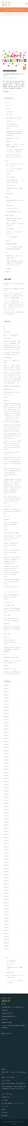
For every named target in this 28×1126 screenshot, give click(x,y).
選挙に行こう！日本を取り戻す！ (11, 335)
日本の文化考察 (7, 357)
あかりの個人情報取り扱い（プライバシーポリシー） (14, 1103)
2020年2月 (6, 893)
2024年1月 (6, 775)
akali (12, 77)
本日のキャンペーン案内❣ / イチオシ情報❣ (12, 361)
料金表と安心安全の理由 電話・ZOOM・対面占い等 (14, 181)
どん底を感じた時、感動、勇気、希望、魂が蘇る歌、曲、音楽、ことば (12, 353)
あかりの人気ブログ (8, 602)
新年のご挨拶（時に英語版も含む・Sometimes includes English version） (12, 597)
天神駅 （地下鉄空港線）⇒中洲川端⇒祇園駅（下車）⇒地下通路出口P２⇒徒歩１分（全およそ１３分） (14, 263)
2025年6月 (6, 722)
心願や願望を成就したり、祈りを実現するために (14, 201)
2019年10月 (6, 905)
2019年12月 (6, 899)
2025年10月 (6, 716)
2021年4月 (6, 862)
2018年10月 (6, 942)
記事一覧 (7, 102)
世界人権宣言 (7, 623)
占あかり (7, 160)
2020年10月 (6, 874)
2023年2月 (6, 809)
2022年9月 (6, 825)
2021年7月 (6, 856)
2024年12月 (6, 741)
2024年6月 (6, 760)
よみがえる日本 (7, 506)
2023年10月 (6, 784)
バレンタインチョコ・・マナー (10, 70)
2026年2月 (6, 704)
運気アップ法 (7, 516)
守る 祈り (6, 397)
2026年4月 (6, 698)
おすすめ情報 (9, 111)
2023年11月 (6, 781)
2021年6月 (6, 859)
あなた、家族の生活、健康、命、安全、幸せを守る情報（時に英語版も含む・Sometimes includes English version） (12, 500)
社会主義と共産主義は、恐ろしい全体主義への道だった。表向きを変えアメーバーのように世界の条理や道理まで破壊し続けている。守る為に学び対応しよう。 (12, 461)
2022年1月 (6, 840)
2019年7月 (6, 915)
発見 (5, 654)
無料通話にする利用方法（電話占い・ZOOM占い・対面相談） (14, 219)
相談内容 (7, 197)
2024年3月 (6, 769)
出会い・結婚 (9, 114)
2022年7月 (6, 828)
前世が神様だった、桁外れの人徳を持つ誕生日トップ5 (14, 284)
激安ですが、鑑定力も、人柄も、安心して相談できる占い (14, 976)
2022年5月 (6, 831)
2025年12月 (6, 710)
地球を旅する (7, 519)
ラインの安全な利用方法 (11, 237)
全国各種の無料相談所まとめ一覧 (13, 211)
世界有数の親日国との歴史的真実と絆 (12, 386)
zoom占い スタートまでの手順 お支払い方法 (14, 232)
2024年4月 (6, 766)
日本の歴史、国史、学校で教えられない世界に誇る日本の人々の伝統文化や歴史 (12, 511)
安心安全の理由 (9, 193)
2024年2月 (6, 772)
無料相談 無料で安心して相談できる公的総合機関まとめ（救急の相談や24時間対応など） (14, 133)
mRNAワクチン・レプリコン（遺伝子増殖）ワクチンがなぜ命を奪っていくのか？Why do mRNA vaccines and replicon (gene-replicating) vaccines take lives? (12, 445)
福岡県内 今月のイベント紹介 (13, 138)
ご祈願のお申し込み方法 (11, 208)
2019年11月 (6, 902)
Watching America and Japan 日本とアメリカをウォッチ (12, 453)
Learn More (6, 91)
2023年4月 (6, 803)
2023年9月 (6, 787)
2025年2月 (6, 735)
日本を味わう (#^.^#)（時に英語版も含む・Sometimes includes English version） (12, 610)
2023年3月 (6, 806)
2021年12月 (6, 843)
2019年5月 (6, 921)
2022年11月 (6, 818)
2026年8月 (6, 685)
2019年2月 (6, 930)
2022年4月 (6, 834)
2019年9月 (6, 908)
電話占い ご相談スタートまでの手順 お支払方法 (15, 224)
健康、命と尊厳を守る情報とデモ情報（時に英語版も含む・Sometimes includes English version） (12, 436)
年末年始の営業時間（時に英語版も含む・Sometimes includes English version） (12, 581)
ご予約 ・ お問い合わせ (7, 1094)
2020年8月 (6, 877)
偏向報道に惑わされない (9, 389)
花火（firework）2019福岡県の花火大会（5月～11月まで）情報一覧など (14, 150)
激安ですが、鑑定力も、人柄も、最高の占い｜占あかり (14, 164)
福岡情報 (8, 141)
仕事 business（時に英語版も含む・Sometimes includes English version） (12, 552)
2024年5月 (6, 763)
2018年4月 (6, 946)
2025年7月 (6, 719)
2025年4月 (6, 729)
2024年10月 (6, 747)
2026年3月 (6, 701)
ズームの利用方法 (10, 228)
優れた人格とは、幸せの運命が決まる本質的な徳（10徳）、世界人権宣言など (12, 628)
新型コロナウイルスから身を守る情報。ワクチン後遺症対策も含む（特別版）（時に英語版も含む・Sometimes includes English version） (12, 472)
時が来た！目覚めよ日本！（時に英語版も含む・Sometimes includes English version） (12, 538)
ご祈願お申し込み (6, 1097)
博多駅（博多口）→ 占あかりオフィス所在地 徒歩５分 (14, 256)
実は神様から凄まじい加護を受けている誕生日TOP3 (14, 289)
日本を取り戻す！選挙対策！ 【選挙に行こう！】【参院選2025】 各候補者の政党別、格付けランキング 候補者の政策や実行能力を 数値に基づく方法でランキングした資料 (12, 345)
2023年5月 (6, 800)
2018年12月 (6, 936)
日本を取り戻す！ (8, 332)
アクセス (7, 252)
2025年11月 (6, 713)
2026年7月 (6, 688)
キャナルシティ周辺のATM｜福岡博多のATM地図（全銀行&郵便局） (14, 248)
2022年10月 (6, 822)
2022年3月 (6, 837)
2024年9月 (6, 750)
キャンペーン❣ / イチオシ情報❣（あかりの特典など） (14, 169)
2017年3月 (6, 949)
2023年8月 (6, 791)
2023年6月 (6, 797)
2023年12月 (6, 778)
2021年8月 (6, 853)
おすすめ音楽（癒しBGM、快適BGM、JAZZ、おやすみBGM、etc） (14, 155)
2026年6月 (6, 691)
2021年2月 (6, 868)
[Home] (6, 14)
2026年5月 (6, 695)
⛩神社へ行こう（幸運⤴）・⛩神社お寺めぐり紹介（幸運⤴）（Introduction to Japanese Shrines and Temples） (12, 367)
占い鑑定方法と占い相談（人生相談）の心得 (14, 189)
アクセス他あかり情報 (9, 605)
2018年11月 (6, 939)
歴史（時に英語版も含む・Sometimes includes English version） (12, 126)
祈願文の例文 (9, 205)
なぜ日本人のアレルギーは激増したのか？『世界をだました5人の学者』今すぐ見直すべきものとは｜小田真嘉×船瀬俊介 (13, 295)
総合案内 (8, 174)
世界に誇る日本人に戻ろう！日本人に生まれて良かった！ (12, 393)
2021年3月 (6, 865)
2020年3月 (6, 890)
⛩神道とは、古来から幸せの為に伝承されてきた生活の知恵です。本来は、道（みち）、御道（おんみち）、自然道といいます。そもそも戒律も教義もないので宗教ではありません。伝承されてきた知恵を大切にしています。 (12, 378)
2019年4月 (6, 924)
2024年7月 (6, 756)
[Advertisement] (14, 31)
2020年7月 (6, 880)
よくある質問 (8, 268)
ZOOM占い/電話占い (9, 215)
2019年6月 (6, 918)
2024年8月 (6, 753)
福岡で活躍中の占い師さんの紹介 (13, 118)
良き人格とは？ (5, 1112)
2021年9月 (6, 849)
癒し (5, 325)
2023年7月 (6, 794)
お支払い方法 (8, 240)
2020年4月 (6, 887)
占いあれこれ (9, 121)
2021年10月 (6, 846)
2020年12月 (6, 871)
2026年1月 (6, 707)
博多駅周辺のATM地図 (11, 243)
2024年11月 (6, 744)
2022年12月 (6, 815)
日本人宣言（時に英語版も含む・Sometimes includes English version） (11, 524)
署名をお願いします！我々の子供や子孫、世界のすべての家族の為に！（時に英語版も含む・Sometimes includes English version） (12, 560)
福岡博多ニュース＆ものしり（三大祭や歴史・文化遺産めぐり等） (14, 145)
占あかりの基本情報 (10, 177)
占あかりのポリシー (10, 185)
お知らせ (8, 108)
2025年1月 (6, 738)
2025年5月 (6, 725)
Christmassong (7, 338)
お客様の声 (7, 271)
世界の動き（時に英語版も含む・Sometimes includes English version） (11, 545)
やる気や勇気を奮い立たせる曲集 (11, 532)
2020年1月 (6, 896)
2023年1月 (6, 812)
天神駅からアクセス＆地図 (8, 1077)
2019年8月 (6, 911)
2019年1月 (6, 933)
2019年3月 (6, 927)
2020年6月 (6, 884)
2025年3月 (6, 732)
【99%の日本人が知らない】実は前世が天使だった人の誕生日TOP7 (14, 313)
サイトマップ (9, 105)
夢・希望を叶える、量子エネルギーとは (12, 587)
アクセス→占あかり (6, 1080)
